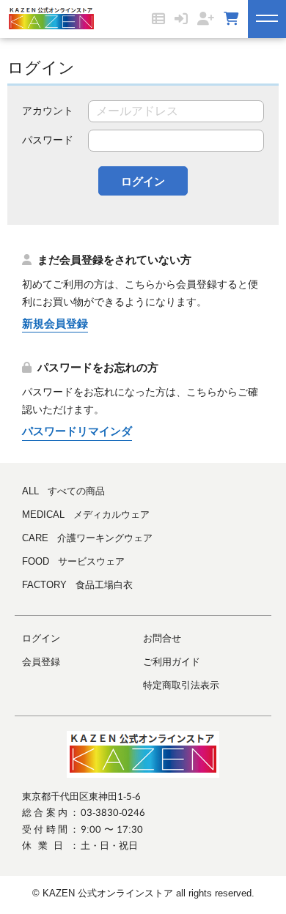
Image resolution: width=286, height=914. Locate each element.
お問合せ (162, 638)
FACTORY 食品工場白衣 (77, 584)
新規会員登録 (55, 323)
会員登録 (41, 661)
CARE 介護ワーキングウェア (87, 537)
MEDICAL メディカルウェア (86, 514)
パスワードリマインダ (77, 431)
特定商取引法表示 (181, 685)
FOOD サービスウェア (73, 561)
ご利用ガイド (171, 661)
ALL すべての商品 (63, 491)
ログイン (143, 181)
